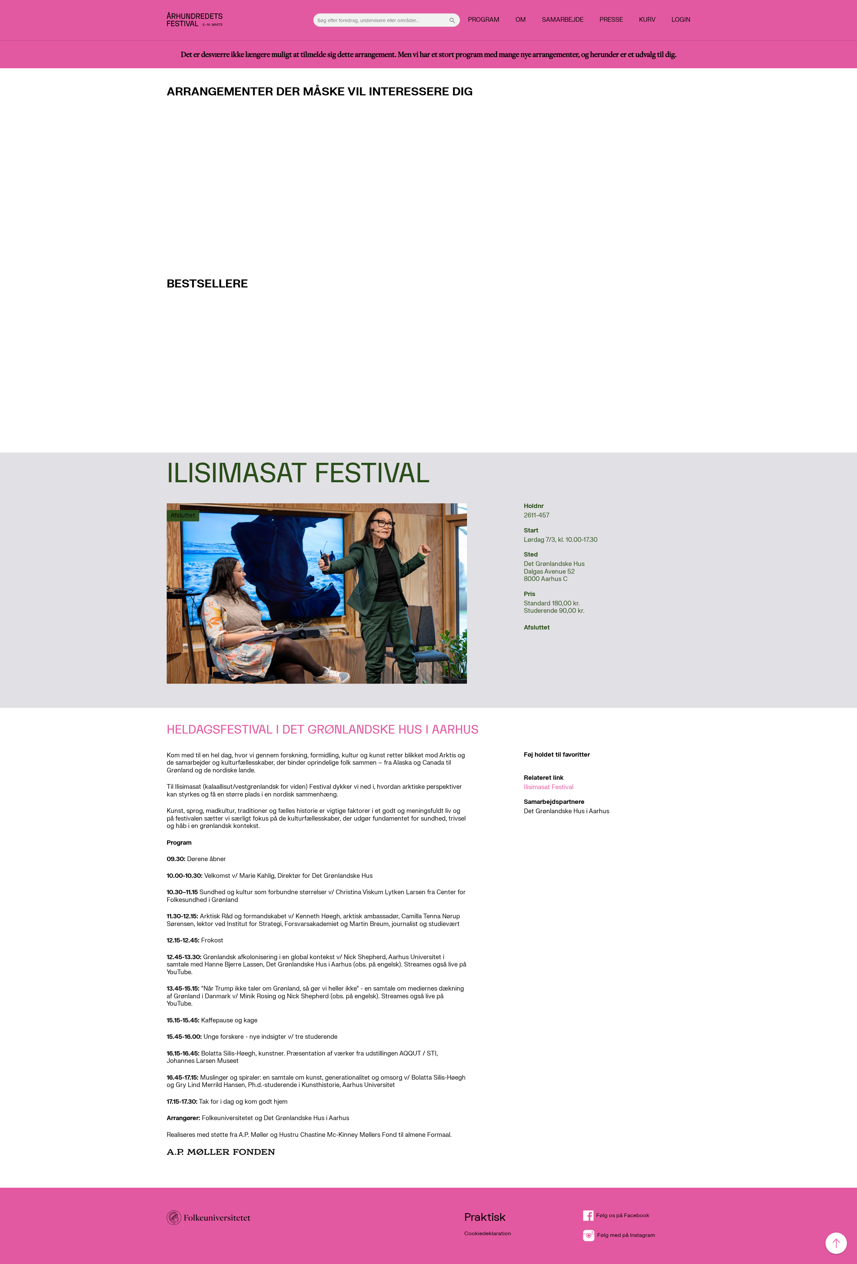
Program (483, 20)
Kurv (647, 20)
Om (521, 20)
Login (681, 20)
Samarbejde (562, 20)
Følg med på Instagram (625, 1235)
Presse (611, 20)
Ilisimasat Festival (548, 787)
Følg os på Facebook (625, 1215)
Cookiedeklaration (487, 1233)
